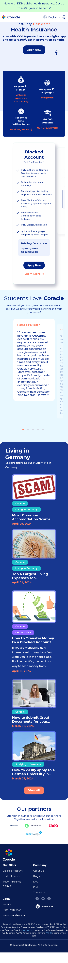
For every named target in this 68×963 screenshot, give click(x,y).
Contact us (39, 892)
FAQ (35, 881)
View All (34, 790)
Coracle (20, 503)
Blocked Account (12, 870)
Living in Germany (26, 509)
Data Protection (12, 910)
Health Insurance (12, 876)
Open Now (34, 49)
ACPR (49, 933)
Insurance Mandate (14, 915)
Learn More (32, 273)
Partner (37, 887)
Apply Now (34, 265)
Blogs (36, 876)
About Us (38, 870)
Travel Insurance (12, 881)
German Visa (23, 632)
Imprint (7, 904)
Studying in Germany (28, 764)
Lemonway (28, 930)
